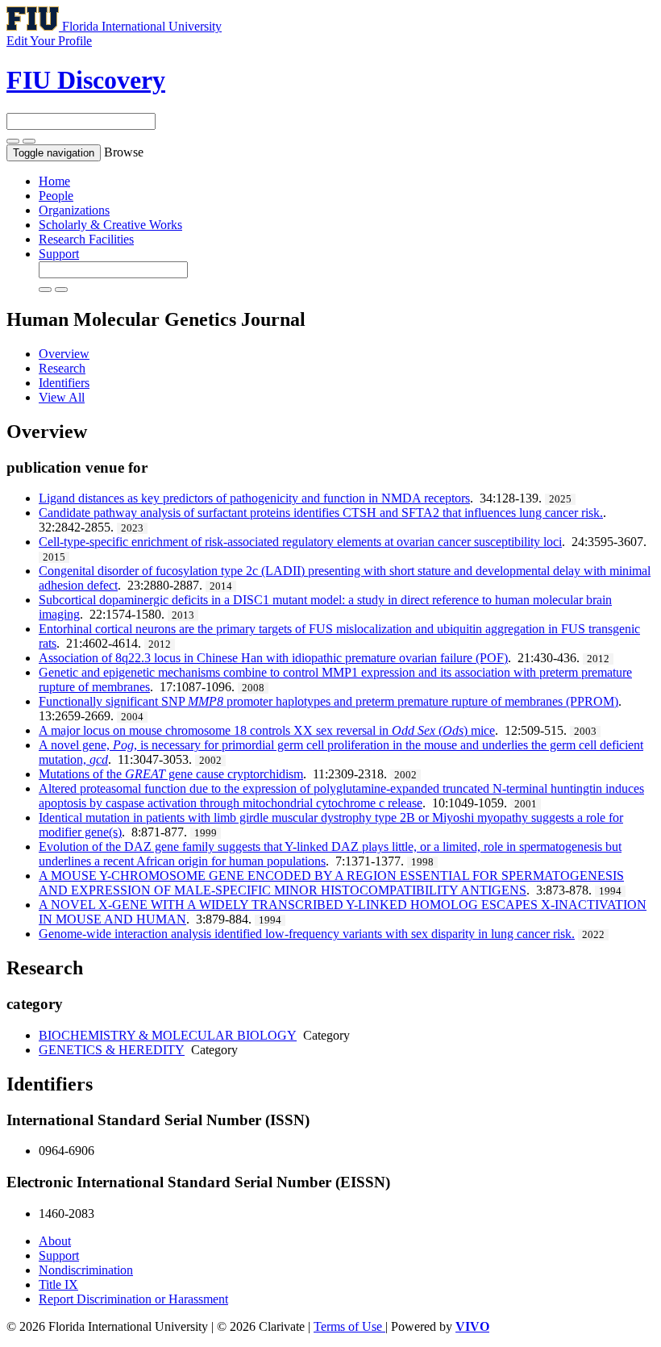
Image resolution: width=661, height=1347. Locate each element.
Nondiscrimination (86, 1270)
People (56, 195)
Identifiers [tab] (64, 383)
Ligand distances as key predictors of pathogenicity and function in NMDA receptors (254, 498)
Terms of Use (349, 1326)
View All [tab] (62, 397)
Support (59, 254)
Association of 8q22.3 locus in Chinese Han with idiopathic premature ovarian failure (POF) (273, 658)
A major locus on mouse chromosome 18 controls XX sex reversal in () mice (267, 730)
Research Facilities (86, 239)
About (55, 1241)
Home (54, 181)
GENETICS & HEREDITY (112, 1050)
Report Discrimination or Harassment (133, 1299)
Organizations (74, 210)
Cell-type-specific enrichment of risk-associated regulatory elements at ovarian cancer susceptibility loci (300, 541)
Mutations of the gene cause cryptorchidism (171, 774)
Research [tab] (62, 368)
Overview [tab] (64, 354)
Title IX (58, 1284)
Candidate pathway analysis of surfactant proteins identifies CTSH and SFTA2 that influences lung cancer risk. (321, 512)
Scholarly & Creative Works (110, 224)
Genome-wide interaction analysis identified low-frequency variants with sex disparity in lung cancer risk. (307, 933)
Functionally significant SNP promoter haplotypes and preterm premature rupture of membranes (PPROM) (328, 701)
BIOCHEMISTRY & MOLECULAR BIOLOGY (168, 1035)
